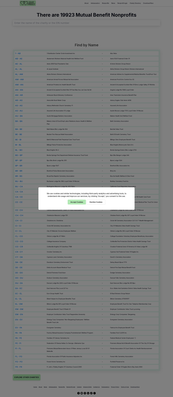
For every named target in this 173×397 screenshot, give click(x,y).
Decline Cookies (96, 202)
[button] (86, 198)
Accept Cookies (76, 202)
